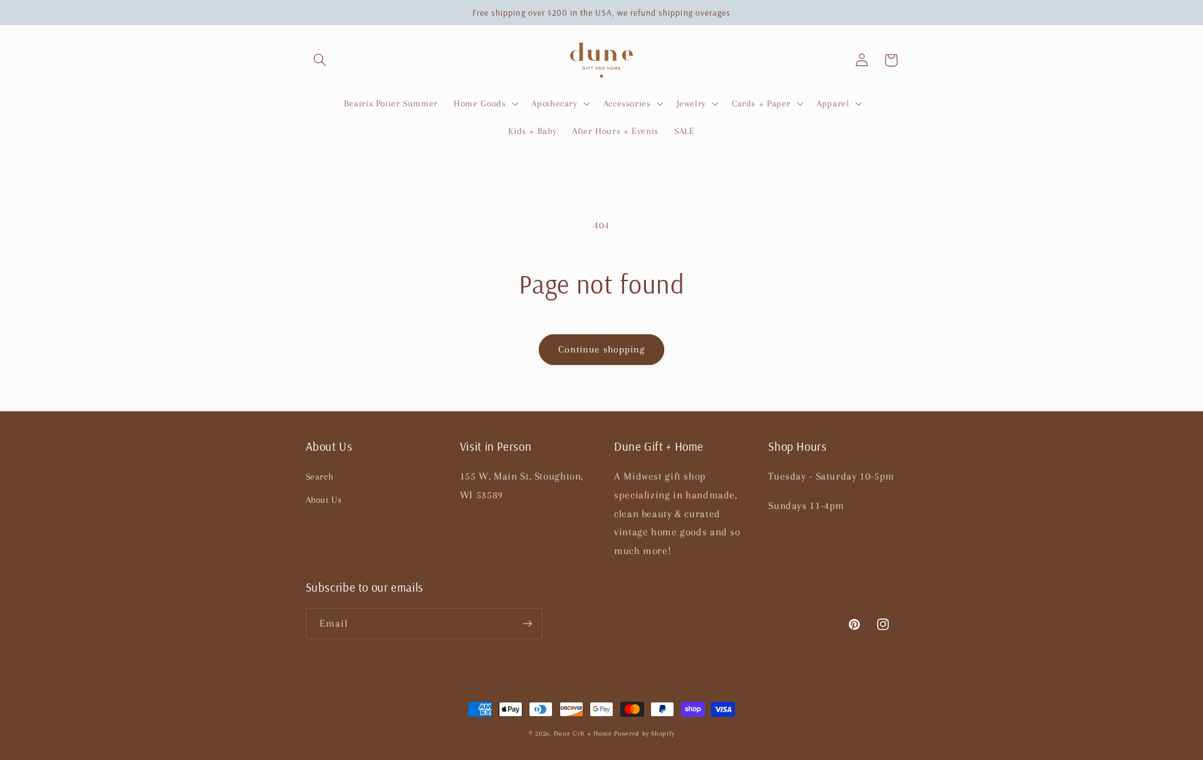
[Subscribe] (527, 623)
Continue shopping (601, 349)
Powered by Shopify (644, 733)
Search (320, 476)
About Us (324, 500)
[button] (320, 60)
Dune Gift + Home (583, 733)
